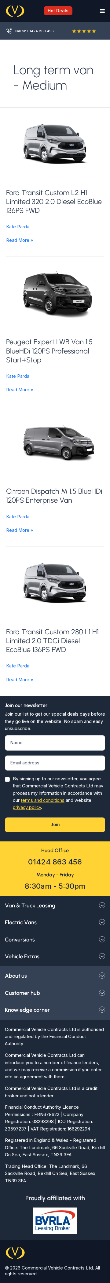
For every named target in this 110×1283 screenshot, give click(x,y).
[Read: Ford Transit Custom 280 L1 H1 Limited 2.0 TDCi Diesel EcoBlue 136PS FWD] (55, 583)
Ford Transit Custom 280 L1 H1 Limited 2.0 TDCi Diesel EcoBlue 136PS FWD (52, 640)
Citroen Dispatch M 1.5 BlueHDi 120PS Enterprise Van (54, 495)
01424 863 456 (55, 861)
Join (55, 824)
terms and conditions (42, 800)
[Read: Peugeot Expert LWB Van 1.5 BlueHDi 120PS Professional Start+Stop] (55, 293)
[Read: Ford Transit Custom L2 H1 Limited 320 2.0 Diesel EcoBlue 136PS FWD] (55, 144)
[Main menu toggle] (100, 11)
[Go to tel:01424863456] (34, 31)
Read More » (19, 240)
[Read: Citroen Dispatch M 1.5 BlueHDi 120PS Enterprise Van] (55, 443)
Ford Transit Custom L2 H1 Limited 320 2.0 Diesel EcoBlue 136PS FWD (54, 201)
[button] (55, 11)
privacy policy (27, 807)
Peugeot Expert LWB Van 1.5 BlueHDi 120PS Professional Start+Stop (49, 350)
